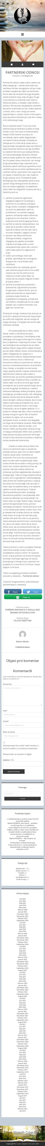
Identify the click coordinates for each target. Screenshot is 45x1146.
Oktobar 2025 (22, 918)
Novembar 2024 (22, 940)
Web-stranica (9, 732)
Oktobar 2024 (22, 942)
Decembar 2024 (22, 938)
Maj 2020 (22, 1055)
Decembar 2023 (22, 962)
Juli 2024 (22, 946)
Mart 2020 (22, 1059)
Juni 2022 (22, 1000)
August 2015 (22, 1096)
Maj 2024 (22, 951)
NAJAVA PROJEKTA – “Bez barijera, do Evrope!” (22, 839)
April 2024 (22, 953)
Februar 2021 (22, 1035)
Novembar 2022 (22, 990)
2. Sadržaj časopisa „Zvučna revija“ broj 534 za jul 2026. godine (22, 820)
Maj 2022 (22, 1003)
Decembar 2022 (22, 987)
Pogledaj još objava (22, 647)
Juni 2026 (22, 901)
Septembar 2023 (22, 968)
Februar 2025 (22, 933)
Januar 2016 (22, 1085)
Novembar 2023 (22, 964)
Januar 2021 (22, 1037)
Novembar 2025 (22, 916)
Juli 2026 (22, 899)
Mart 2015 (22, 1106)
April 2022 (22, 1005)
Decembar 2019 (22, 1065)
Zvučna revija (21, 879)
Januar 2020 (22, 1063)
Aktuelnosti (20, 868)
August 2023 (22, 970)
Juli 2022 (22, 998)
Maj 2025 (22, 927)
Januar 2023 (22, 985)
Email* (6, 721)
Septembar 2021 (22, 1020)
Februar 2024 (22, 957)
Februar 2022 (22, 1009)
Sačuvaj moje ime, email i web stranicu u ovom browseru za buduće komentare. (21, 747)
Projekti (21, 873)
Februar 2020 (22, 1061)
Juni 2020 (22, 1052)
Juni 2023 (22, 974)
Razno (21, 875)
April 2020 (22, 1057)
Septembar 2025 (22, 920)
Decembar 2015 (22, 1087)
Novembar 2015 (22, 1089)
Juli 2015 (22, 1098)
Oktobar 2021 (22, 1018)
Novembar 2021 (22, 1016)
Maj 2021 (22, 1029)
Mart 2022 (22, 1007)
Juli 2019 (22, 1074)
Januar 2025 (22, 936)
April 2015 (22, 1104)
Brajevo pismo (21, 871)
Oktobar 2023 (22, 966)
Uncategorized (27, 76)
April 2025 (22, 929)
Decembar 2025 (22, 914)
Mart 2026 (22, 907)
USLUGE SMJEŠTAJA (22, 620)
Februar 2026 (22, 910)
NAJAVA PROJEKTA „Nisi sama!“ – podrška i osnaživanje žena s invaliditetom (23, 824)
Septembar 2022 (22, 994)
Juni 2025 (22, 925)
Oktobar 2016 (22, 1081)
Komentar (7, 684)
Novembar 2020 (22, 1042)
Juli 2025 (22, 923)
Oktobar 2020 (22, 1044)
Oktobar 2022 (22, 992)
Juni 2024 (22, 949)
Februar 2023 (22, 983)
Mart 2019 (22, 1078)
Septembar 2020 (22, 1046)
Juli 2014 (22, 1111)
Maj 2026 (22, 903)
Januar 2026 (22, 912)
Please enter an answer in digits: (17, 754)
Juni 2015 (22, 1100)
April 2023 (22, 979)
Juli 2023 (22, 972)
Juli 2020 (22, 1050)
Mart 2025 (22, 931)
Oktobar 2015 (22, 1091)
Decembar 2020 (22, 1039)
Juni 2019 (22, 1076)
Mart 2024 (22, 955)
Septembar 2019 (22, 1072)
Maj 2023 (22, 977)
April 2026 (22, 905)
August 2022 (22, 996)
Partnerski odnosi (31, 576)
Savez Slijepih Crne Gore (22, 1132)
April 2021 (22, 1031)
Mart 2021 (22, 1033)
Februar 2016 (22, 1083)
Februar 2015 (22, 1109)
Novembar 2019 (22, 1068)
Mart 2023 (22, 981)
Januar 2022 (22, 1011)
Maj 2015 (22, 1102)
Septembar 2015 (22, 1094)
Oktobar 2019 (22, 1070)
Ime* (5, 710)
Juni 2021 (22, 1026)
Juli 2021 (22, 1024)
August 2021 (22, 1022)
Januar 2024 (22, 959)
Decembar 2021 (22, 1013)
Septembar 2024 (22, 944)
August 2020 (22, 1048)
